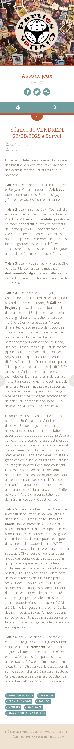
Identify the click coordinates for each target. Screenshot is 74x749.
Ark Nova (47, 695)
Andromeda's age (20, 695)
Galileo (43, 701)
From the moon (19, 701)
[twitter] (37, 92)
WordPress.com (51, 737)
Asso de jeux (37, 76)
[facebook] (27, 92)
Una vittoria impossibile (26, 713)
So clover (34, 707)
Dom (13, 150)
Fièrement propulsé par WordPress (34, 732)
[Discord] (46, 92)
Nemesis (14, 707)
